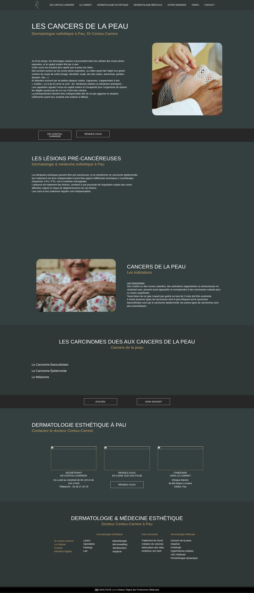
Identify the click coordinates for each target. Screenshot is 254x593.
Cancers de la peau (181, 540)
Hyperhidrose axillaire (182, 551)
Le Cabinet (85, 5)
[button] (127, 366)
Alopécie (117, 551)
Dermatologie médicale (148, 5)
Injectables (89, 544)
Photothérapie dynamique (184, 558)
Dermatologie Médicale (183, 534)
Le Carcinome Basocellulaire (50, 364)
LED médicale (178, 554)
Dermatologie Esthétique (110, 534)
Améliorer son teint (151, 551)
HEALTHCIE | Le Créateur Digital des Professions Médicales (129, 590)
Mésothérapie (119, 541)
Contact (209, 5)
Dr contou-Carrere (63, 541)
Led (85, 551)
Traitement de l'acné (152, 540)
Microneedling (119, 544)
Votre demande (176, 5)
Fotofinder (176, 547)
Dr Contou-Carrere (62, 5)
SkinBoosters (119, 548)
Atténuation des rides (153, 547)
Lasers (86, 540)
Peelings (87, 547)
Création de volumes (152, 544)
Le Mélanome (40, 377)
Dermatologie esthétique (112, 5)
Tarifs (195, 5)
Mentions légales (63, 551)
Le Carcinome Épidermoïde (49, 370)
